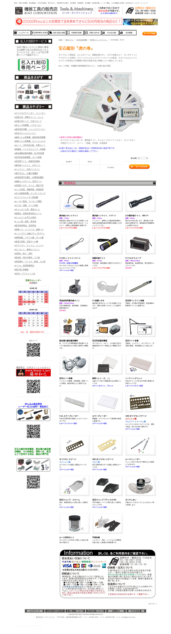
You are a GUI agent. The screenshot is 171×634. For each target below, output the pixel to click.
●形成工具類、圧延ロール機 (26, 241)
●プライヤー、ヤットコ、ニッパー (29, 245)
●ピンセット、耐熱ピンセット (27, 249)
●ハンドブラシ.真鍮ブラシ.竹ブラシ (29, 233)
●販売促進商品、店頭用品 (25, 225)
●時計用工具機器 (21, 269)
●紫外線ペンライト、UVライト (27, 165)
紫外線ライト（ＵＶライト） (99, 40)
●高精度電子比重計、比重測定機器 (29, 177)
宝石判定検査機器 (82, 40)
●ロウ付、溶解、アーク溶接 (26, 205)
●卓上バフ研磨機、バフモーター (28, 125)
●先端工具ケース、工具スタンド (28, 121)
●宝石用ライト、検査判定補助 (27, 161)
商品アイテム (69, 40)
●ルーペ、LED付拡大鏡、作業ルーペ (29, 145)
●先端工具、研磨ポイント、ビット (29, 117)
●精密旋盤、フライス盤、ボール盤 (29, 237)
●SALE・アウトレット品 (24, 273)
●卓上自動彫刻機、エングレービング (29, 193)
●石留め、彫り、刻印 (23, 253)
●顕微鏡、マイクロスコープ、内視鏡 (29, 149)
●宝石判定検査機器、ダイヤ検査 (28, 157)
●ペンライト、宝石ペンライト (27, 169)
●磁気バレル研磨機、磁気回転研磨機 (29, 137)
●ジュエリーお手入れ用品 (25, 217)
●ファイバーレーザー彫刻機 (26, 197)
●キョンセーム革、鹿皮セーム (27, 209)
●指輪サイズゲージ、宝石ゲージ (28, 181)
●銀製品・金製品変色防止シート (28, 213)
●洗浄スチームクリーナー (25, 133)
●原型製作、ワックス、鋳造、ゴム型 (29, 261)
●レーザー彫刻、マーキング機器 (28, 201)
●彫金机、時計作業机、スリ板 (27, 257)
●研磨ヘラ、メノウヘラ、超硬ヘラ (29, 229)
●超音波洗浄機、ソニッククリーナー (29, 129)
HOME (61, 40)
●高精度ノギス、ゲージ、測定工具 (29, 185)
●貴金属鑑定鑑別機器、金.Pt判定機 (29, 153)
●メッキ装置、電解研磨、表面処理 (29, 189)
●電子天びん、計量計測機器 (26, 173)
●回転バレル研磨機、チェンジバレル (29, 141)
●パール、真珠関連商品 (24, 265)
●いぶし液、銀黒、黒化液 (25, 221)
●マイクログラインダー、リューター (29, 113)
